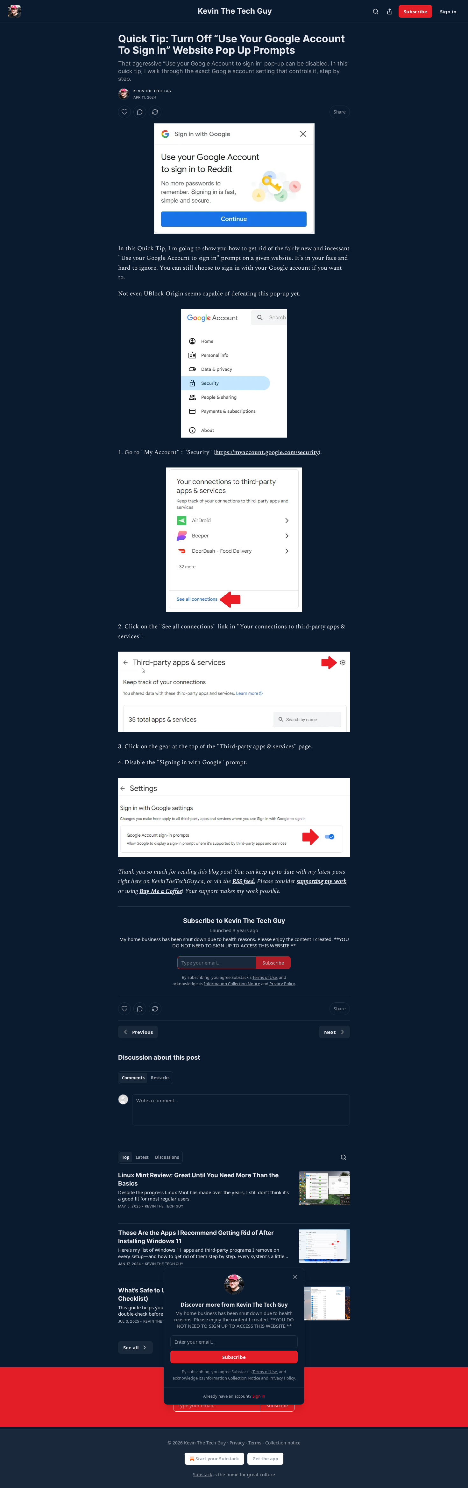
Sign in (448, 11)
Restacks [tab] (160, 1078)
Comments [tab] (133, 1078)
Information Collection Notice (232, 1378)
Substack (202, 1474)
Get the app (265, 1459)
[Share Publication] (389, 11)
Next (330, 1032)
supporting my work (321, 881)
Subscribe (415, 11)
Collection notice (283, 1443)
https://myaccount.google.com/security (267, 452)
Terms (254, 1443)
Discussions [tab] (167, 1157)
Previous (142, 1032)
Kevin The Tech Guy (152, 91)
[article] (234, 1195)
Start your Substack (217, 1459)
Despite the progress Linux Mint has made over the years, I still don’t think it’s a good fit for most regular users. (203, 1195)
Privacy (237, 1443)
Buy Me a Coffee (160, 891)
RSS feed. (243, 881)
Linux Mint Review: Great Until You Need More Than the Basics (198, 1179)
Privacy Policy (282, 1378)
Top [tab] (125, 1157)
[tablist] (145, 1077)
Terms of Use (264, 1371)
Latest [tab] (142, 1157)
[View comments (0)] (139, 112)
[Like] (124, 112)
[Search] (375, 11)
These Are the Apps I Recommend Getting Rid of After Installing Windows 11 (196, 1237)
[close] (295, 1277)
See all (131, 1347)
